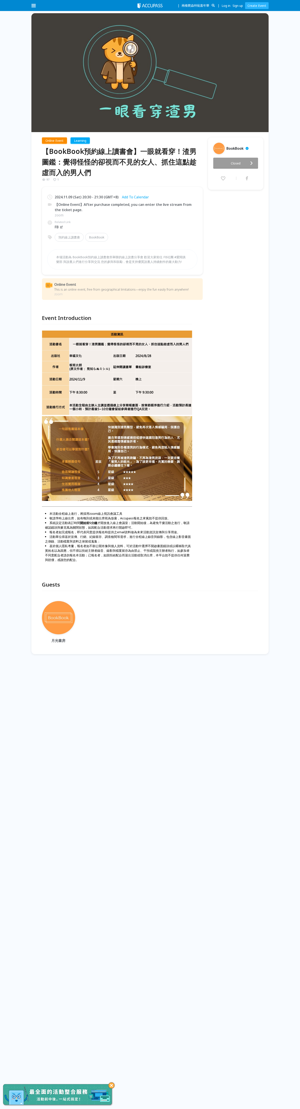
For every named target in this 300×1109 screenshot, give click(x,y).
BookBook (96, 237)
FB (57, 227)
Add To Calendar (135, 197)
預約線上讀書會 (69, 237)
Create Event (257, 6)
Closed (235, 163)
